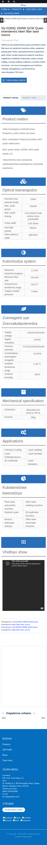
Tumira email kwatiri (16, 80)
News (5, 755)
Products (16, 9)
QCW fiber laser (34, 9)
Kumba (4, 9)
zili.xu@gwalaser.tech (10, 797)
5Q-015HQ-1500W (11, 13)
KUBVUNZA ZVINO (14, 810)
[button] (45, 20)
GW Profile (7, 750)
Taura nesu (7, 760)
